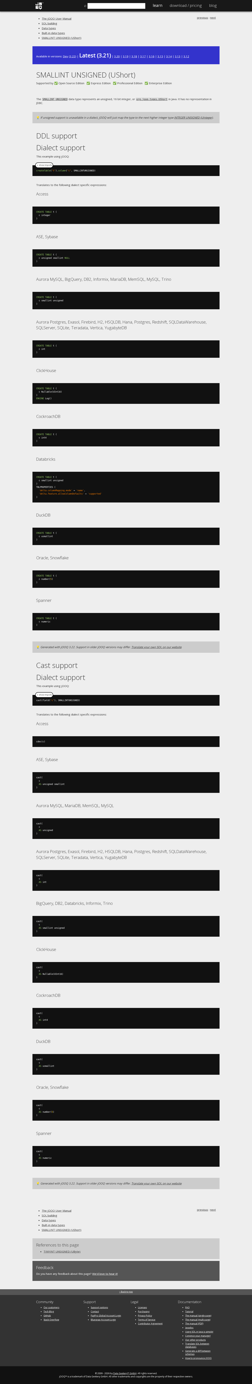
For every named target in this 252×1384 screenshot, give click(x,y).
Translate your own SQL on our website (156, 647)
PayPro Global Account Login (106, 1315)
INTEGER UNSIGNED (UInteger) (193, 117)
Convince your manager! (198, 1335)
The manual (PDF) (194, 1323)
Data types (49, 28)
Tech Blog (49, 1311)
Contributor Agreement (150, 1323)
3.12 (186, 56)
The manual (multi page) (197, 1319)
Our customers (51, 1307)
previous (202, 17)
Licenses (142, 1307)
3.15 (160, 56)
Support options (99, 1307)
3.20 (117, 56)
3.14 (169, 56)
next (213, 17)
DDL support (56, 135)
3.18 (134, 56)
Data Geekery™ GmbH (125, 1373)
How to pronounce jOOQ (198, 1358)
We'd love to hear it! (105, 1274)
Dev (65, 56)
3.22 (72, 56)
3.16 (151, 56)
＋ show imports (44, 165)
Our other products (195, 1339)
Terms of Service (146, 1319)
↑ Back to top (126, 1291)
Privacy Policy (145, 1315)
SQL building (49, 23)
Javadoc (189, 1327)
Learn (157, 5)
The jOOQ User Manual (56, 18)
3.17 (143, 56)
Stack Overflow (51, 1319)
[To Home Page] (39, 8)
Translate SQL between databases (197, 1345)
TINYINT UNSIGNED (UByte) (62, 1251)
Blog (213, 5)
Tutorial (189, 1311)
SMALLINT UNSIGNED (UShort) (61, 38)
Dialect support (60, 147)
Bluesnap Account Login (103, 1319)
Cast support (57, 665)
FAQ (187, 1307)
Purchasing (143, 1311)
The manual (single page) (198, 1315)
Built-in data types (53, 33)
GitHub (47, 1315)
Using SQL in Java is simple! (199, 1331)
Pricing (186, 5)
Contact (95, 1311)
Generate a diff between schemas (197, 1352)
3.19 (125, 56)
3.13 (177, 56)
